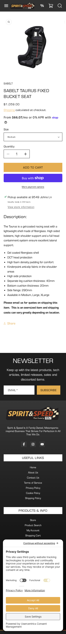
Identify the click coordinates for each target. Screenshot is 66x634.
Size (6, 129)
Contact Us (33, 477)
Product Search (33, 525)
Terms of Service (33, 482)
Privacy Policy (33, 488)
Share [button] (11, 323)
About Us (33, 472)
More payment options (33, 186)
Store (33, 520)
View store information (21, 207)
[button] (6, 5)
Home (33, 467)
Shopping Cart (33, 535)
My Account (33, 530)
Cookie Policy (33, 493)
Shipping (9, 110)
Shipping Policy (33, 498)
